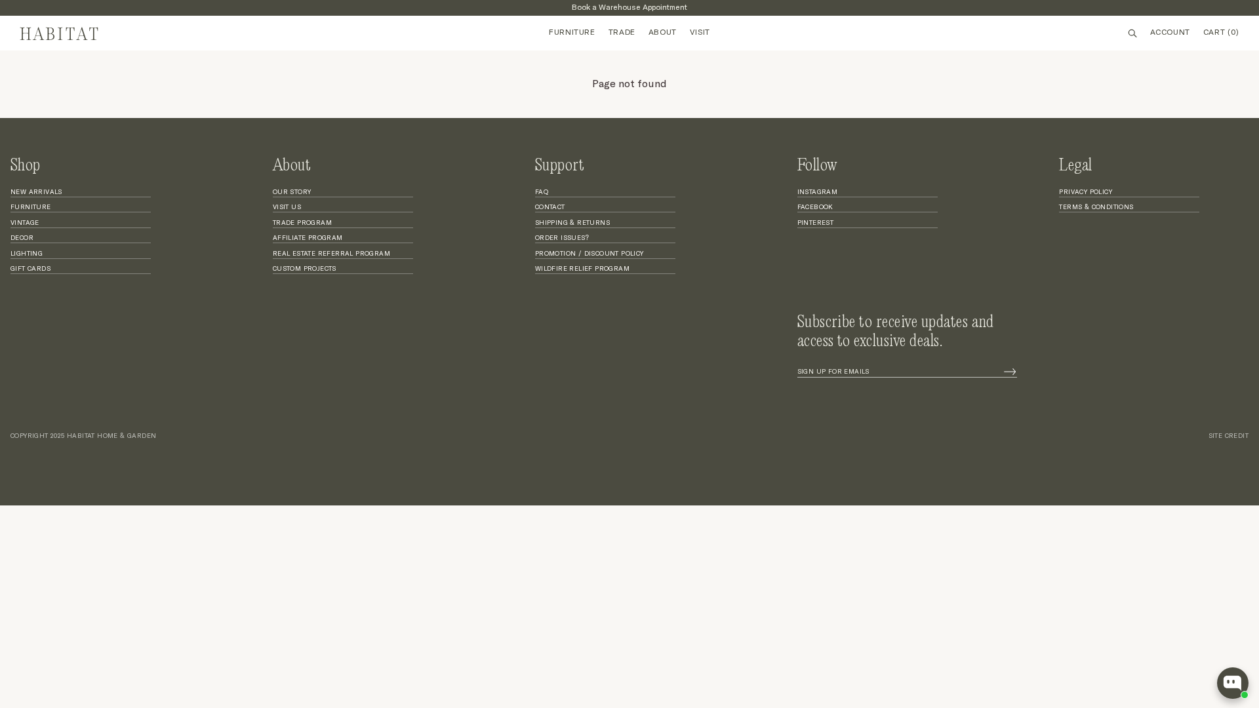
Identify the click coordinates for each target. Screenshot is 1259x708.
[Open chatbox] (1233, 683)
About (663, 33)
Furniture (572, 33)
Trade (622, 33)
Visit (700, 33)
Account (1170, 33)
